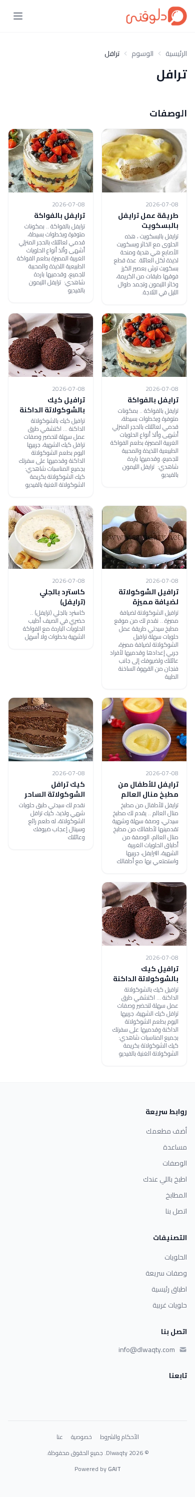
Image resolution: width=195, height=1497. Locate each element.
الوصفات (174, 1163)
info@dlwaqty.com (146, 1350)
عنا (59, 1437)
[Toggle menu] (18, 16)
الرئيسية (176, 53)
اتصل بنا (176, 1211)
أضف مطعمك (166, 1131)
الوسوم (143, 53)
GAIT (114, 1469)
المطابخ (176, 1195)
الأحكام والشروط (119, 1437)
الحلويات (175, 1257)
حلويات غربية (169, 1305)
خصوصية (81, 1437)
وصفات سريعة (166, 1273)
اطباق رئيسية (169, 1289)
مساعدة (175, 1147)
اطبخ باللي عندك (165, 1179)
